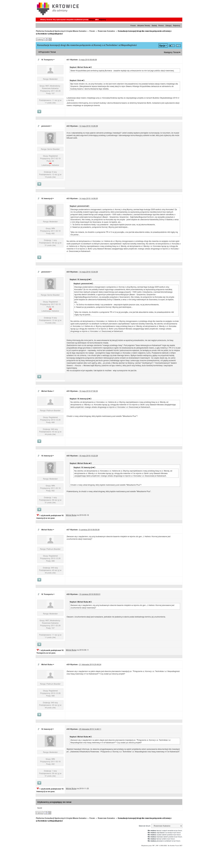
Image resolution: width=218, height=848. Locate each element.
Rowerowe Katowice (106, 31)
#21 (68, 59)
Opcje (162, 45)
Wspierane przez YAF (148, 845)
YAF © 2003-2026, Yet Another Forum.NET (169, 845)
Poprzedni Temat (48, 52)
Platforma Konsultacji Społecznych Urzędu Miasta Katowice (61, 31)
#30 (68, 729)
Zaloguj (92, 19)
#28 (68, 594)
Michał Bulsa (46, 391)
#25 (68, 391)
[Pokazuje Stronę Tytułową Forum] (58, 16)
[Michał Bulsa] (50, 404)
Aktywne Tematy (143, 25)
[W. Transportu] (50, 72)
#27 (68, 529)
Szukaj (154, 25)
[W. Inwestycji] (50, 215)
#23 (68, 198)
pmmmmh (45, 126)
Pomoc (161, 25)
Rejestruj (102, 19)
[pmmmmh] (50, 142)
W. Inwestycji (46, 198)
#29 (68, 664)
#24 (68, 271)
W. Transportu (47, 59)
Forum (133, 25)
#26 (68, 455)
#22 (68, 126)
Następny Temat (171, 52)
